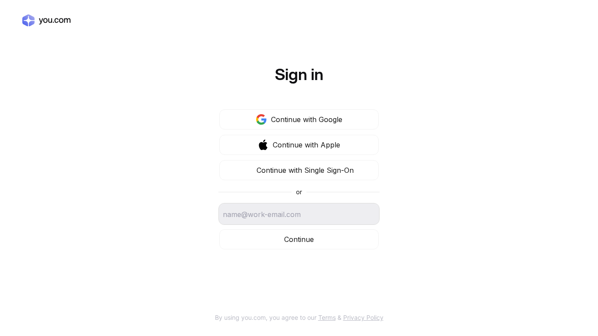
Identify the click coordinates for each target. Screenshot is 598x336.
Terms (327, 317)
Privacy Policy (363, 317)
